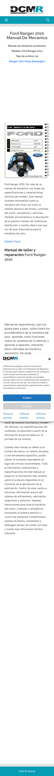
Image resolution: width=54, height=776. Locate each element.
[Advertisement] (27, 94)
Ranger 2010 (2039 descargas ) (27, 61)
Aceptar (27, 397)
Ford (17, 241)
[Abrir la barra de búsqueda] (47, 20)
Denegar (27, 406)
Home (8, 241)
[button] (49, 359)
